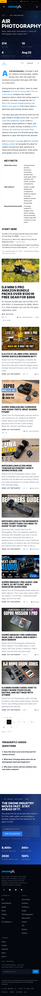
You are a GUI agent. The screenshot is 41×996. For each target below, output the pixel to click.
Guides (24, 911)
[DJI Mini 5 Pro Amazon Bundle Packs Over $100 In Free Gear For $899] (20, 270)
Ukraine (24, 922)
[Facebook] (10, 889)
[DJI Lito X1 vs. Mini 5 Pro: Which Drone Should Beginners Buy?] (20, 339)
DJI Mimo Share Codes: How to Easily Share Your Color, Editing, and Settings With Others (19, 691)
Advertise (5, 949)
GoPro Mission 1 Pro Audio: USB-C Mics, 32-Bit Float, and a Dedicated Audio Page (20, 584)
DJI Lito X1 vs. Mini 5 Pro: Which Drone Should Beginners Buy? (19, 355)
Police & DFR (26, 918)
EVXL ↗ (4, 956)
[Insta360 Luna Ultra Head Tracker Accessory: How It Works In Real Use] (20, 450)
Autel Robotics (6, 903)
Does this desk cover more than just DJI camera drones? (19, 753)
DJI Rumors (25, 907)
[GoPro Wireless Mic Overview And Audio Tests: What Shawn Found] (20, 392)
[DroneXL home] (14, 7)
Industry (24, 933)
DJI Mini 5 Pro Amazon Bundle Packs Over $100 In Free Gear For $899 (18, 292)
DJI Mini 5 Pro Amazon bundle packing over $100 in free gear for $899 (18, 103)
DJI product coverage (14, 141)
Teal (3, 918)
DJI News (25, 903)
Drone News (26, 899)
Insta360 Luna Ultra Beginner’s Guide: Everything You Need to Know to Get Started (20, 523)
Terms (12, 992)
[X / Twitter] (4, 889)
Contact (4, 945)
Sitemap (19, 992)
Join (35, 971)
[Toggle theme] (37, 6)
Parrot (4, 911)
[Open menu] (4, 6)
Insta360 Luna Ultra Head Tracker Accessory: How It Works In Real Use (18, 468)
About (4, 942)
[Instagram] (21, 889)
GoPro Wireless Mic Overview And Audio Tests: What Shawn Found (19, 409)
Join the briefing (12, 834)
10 (32, 722)
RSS (25, 992)
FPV (23, 925)
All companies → (7, 922)
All (4, 63)
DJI (3, 899)
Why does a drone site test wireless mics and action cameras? (19, 768)
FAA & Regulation (27, 914)
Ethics (4, 953)
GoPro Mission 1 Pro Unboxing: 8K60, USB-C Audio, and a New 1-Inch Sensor (19, 637)
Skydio (4, 907)
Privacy (5, 992)
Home (3, 15)
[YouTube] (15, 889)
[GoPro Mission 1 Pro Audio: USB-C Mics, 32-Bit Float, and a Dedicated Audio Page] (20, 567)
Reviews (24, 929)
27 (11, 727)
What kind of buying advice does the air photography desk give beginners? (19, 760)
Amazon (4, 914)
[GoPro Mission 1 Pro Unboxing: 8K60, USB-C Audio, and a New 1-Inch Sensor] (20, 619)
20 (4, 727)
